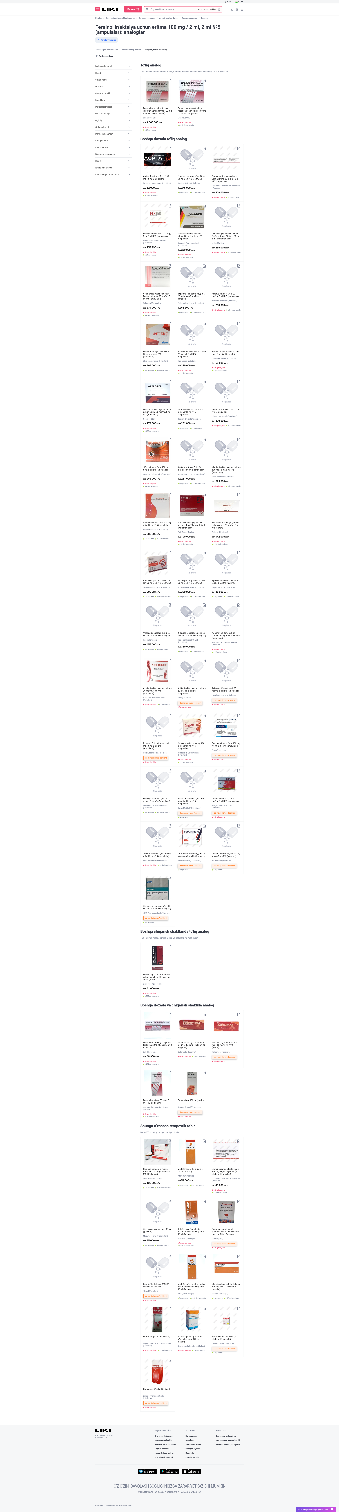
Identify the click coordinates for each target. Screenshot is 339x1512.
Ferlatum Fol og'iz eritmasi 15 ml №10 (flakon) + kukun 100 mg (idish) (191, 1045)
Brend (98, 73)
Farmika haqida (192, 1457)
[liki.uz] (110, 9)
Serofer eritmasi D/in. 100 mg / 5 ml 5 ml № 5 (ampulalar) (157, 523)
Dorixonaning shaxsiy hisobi (228, 1440)
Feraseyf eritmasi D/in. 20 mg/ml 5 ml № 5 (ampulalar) (156, 799)
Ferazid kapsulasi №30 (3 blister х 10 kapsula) (224, 1337)
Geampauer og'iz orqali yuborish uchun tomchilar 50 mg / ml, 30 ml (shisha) (225, 1231)
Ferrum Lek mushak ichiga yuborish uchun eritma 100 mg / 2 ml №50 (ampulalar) (157, 111)
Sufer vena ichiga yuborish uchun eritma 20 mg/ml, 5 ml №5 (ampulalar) (191, 525)
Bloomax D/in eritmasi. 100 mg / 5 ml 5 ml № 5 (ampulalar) (156, 746)
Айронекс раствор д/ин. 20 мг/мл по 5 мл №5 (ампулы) (157, 581)
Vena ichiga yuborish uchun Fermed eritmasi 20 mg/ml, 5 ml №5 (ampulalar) (156, 296)
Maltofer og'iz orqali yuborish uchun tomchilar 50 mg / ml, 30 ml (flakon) (191, 1286)
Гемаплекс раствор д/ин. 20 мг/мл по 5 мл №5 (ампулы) (191, 854)
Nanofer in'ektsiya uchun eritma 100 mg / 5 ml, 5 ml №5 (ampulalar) (226, 635)
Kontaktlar (190, 1453)
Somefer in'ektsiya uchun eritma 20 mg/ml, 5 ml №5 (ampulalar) (190, 236)
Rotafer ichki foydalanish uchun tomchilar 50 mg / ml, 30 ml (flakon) (191, 1231)
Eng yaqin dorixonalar (164, 1436)
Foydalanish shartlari (164, 1457)
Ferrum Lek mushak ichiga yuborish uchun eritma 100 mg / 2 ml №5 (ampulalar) (192, 111)
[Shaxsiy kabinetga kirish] (231, 9)
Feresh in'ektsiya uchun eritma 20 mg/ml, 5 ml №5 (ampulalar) (192, 354)
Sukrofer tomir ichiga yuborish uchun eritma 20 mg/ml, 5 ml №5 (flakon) (226, 525)
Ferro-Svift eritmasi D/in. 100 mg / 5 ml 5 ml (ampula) (225, 352)
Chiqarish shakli (102, 93)
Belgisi (98, 161)
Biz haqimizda (191, 1436)
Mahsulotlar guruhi (104, 66)
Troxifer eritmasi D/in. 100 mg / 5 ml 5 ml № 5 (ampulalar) (157, 854)
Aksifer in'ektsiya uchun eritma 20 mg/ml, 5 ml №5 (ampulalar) (157, 691)
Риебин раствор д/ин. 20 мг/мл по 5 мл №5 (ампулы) (226, 854)
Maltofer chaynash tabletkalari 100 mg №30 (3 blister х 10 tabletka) (226, 1286)
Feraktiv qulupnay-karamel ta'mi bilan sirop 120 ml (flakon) (190, 1339)
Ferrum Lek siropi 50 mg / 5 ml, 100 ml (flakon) (156, 1101)
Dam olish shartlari (104, 134)
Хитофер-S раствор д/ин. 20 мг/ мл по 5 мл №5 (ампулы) (192, 634)
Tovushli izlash (219, 9)
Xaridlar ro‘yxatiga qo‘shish (170, 80)
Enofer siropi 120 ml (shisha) (156, 1336)
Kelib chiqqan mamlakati (107, 174)
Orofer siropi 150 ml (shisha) (156, 1389)
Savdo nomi (101, 80)
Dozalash (99, 86)
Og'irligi (98, 120)
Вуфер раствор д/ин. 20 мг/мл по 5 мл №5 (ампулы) (191, 581)
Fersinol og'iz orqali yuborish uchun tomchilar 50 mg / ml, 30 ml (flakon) (156, 977)
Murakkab (100, 100)
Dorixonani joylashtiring (226, 1436)
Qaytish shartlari (162, 1449)
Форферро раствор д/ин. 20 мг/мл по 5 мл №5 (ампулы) (157, 907)
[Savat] (242, 9)
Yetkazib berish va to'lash (165, 1444)
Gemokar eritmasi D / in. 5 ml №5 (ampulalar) (225, 410)
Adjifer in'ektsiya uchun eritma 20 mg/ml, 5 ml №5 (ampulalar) (192, 691)
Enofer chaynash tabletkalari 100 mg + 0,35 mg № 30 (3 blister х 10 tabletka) (225, 1171)
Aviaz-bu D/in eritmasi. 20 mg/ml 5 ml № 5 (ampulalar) (225, 689)
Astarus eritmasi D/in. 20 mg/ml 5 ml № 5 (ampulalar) (225, 295)
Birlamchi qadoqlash (105, 154)
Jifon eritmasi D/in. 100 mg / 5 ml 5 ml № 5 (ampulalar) (156, 468)
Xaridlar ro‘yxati (237, 9)
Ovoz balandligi (102, 113)
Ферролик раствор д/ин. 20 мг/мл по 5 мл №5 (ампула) (157, 634)
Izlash (147, 9)
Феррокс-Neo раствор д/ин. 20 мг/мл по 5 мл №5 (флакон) (191, 296)
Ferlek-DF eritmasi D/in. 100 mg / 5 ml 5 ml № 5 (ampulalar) (191, 801)
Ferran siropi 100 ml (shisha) (191, 1100)
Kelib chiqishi (101, 147)
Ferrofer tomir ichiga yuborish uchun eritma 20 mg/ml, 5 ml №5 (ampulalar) (157, 412)
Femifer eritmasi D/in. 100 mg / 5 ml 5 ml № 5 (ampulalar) (226, 744)
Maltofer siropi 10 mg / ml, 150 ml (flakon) (190, 1170)
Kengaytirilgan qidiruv (164, 1453)
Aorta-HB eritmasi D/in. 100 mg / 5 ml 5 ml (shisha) (156, 177)
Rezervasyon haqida (163, 1440)
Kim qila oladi (101, 140)
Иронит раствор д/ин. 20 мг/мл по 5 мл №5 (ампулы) (226, 581)
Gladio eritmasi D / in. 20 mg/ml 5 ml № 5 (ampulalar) (225, 799)
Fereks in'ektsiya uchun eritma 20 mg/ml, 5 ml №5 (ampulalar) (157, 354)
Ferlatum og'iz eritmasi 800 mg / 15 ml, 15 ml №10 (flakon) (224, 1045)
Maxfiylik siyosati (193, 1449)
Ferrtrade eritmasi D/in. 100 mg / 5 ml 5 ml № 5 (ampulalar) (190, 412)
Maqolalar (190, 1440)
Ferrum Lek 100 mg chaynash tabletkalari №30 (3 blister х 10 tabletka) (157, 1045)
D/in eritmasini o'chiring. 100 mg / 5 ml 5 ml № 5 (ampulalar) (191, 746)
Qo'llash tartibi (102, 127)
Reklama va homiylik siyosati (228, 1444)
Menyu (97, 9)
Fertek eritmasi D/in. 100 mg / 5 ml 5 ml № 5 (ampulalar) (157, 234)
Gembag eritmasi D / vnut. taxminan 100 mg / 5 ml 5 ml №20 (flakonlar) (156, 1171)
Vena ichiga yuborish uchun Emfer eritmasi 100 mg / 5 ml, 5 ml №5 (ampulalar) (226, 236)
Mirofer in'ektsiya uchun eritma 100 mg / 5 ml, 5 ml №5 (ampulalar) (226, 470)
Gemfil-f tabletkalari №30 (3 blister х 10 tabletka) (156, 1285)
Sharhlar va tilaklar (194, 1444)
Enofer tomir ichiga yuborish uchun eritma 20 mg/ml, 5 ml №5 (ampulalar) (225, 179)
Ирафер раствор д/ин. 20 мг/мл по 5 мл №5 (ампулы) (192, 177)
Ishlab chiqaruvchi (103, 167)
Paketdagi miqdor (103, 107)
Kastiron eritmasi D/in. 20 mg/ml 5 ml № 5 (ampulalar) (191, 468)
